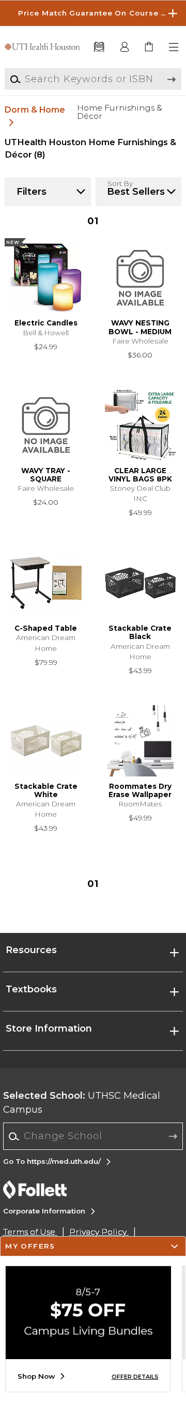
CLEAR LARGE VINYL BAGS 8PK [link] (140, 474)
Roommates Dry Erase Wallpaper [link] (140, 790)
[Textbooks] (98, 47)
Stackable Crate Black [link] (140, 632)
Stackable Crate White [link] (46, 790)
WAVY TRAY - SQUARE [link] (45, 474)
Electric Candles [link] (46, 323)
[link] (149, 47)
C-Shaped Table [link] (45, 628)
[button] (93, 13)
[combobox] (93, 1136)
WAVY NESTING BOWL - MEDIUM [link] (140, 327)
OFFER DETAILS (135, 1377)
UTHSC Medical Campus (81, 1102)
